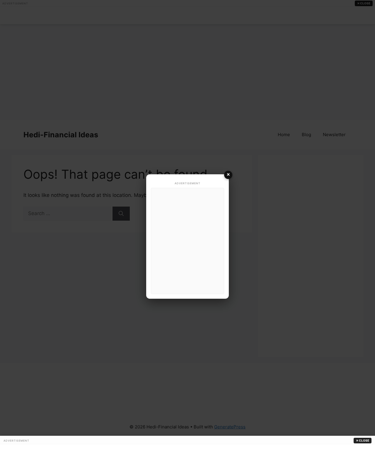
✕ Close (362, 440)
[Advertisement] (187, 241)
